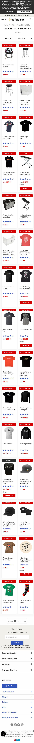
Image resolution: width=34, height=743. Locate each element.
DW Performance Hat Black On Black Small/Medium (9, 524)
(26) (30, 71)
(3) (12, 336)
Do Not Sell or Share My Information (10, 731)
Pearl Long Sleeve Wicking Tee (26, 409)
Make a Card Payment (9, 712)
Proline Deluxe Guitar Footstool (25, 173)
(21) (30, 221)
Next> (24, 621)
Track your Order (8, 692)
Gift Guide (12, 25)
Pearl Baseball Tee (26, 329)
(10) (30, 528)
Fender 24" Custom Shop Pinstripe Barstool (26, 67)
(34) (13, 71)
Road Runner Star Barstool (8, 66)
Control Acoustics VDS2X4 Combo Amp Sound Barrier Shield (9, 253)
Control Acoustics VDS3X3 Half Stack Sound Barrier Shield (25, 103)
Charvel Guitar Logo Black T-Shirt (9, 409)
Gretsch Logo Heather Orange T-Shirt (9, 374)
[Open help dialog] (3, 733)
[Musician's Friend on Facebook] (12, 724)
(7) (12, 221)
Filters (7, 38)
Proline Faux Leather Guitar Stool (7, 102)
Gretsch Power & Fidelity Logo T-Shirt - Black (25, 374)
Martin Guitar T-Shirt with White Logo (8, 481)
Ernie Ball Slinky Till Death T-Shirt (25, 288)
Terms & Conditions (23, 733)
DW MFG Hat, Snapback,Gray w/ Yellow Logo (25, 481)
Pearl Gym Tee (7, 444)
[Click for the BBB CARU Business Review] (17, 740)
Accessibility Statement (8, 736)
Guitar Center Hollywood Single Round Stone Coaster (25, 560)
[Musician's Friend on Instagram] (22, 724)
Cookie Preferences (22, 8)
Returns (5, 702)
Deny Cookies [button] (9, 11)
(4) (29, 107)
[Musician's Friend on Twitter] (15, 724)
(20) (30, 179)
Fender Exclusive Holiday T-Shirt (8, 601)
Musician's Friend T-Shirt (8, 288)
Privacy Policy (20, 3)
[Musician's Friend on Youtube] (18, 724)
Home (6, 25)
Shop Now (26, 15)
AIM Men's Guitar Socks (25, 601)
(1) (29, 257)
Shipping (5, 697)
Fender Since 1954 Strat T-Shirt (9, 137)
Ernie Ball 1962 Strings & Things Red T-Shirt (25, 253)
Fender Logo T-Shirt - (25, 137)
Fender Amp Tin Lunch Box (8, 216)
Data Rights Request (27, 731)
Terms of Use (12, 8)
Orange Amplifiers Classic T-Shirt (9, 173)
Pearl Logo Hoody (26, 444)
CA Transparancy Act (20, 734)
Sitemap (29, 734)
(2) (12, 378)
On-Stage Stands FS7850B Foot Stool (25, 217)
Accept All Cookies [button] (25, 11)
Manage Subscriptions (10, 717)
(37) (13, 143)
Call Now (11, 686)
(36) (30, 143)
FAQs (4, 707)
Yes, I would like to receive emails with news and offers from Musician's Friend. (17, 647)
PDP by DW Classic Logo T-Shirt (25, 524)
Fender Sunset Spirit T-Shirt (7, 559)
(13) (13, 107)
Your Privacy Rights (7, 734)
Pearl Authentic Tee (8, 330)
